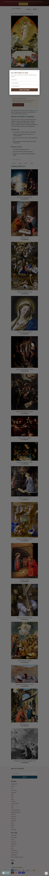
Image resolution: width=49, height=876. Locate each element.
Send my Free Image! (24, 90)
